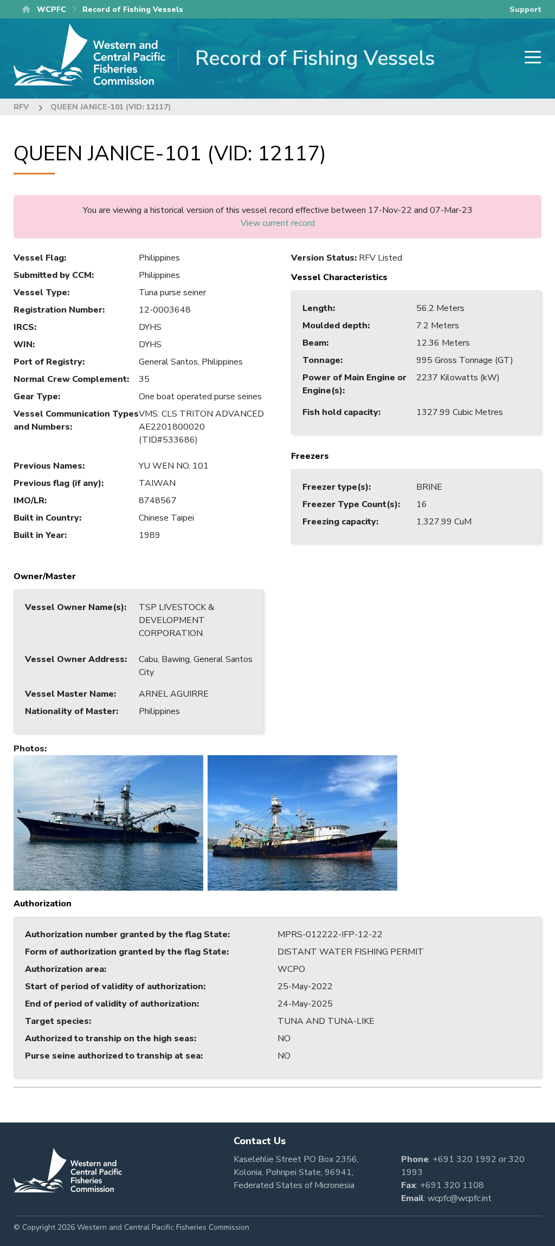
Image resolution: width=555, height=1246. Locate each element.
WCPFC (51, 9)
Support (525, 9)
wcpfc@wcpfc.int (460, 1198)
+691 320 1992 (464, 1159)
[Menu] (529, 58)
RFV (21, 107)
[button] (108, 822)
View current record (278, 223)
